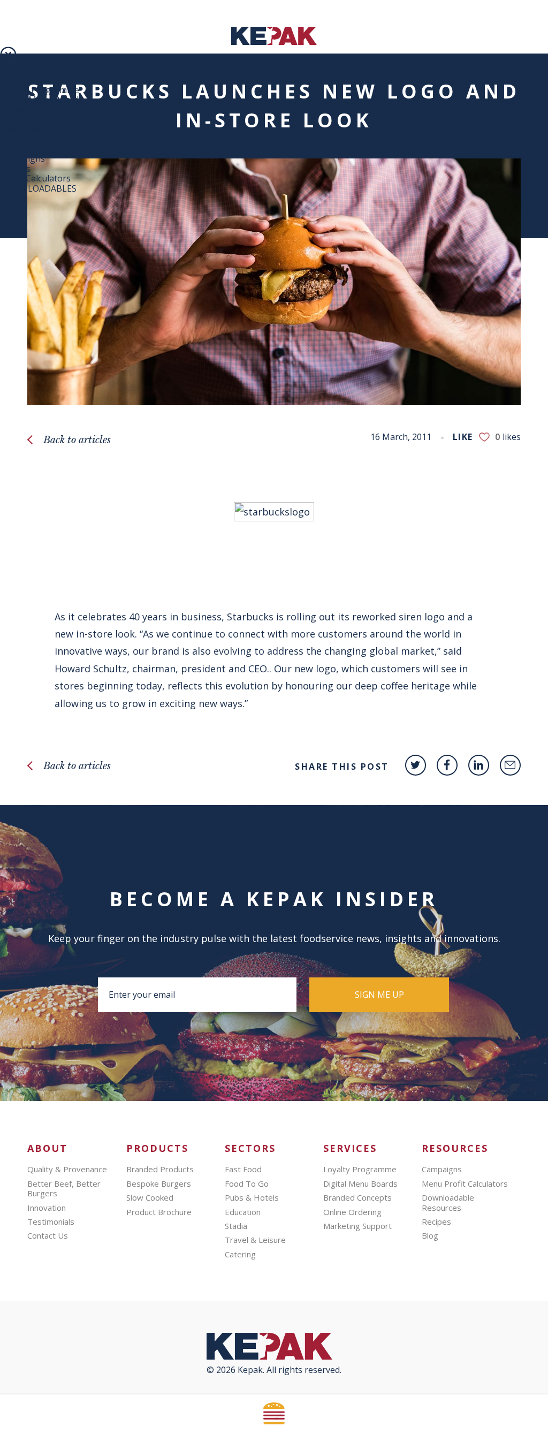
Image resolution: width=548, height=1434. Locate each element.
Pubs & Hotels (252, 1197)
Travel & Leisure (255, 1239)
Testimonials (50, 1221)
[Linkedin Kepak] (478, 765)
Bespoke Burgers (158, 1183)
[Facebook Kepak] (447, 765)
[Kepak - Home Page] (274, 1349)
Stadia (236, 1225)
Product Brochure (159, 1212)
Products (157, 1148)
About (47, 1148)
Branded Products (160, 1169)
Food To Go (247, 1183)
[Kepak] (274, 42)
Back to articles (77, 440)
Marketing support (38, 129)
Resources (21, 139)
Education (243, 1212)
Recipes (15, 168)
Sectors (250, 1148)
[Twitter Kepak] (415, 765)
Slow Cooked (149, 1197)
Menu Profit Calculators (465, 1183)
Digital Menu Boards (41, 99)
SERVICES (350, 1148)
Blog (9, 149)
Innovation (46, 1207)
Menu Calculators (35, 178)
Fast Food (243, 1169)
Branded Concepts (37, 109)
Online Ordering (32, 119)
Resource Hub (28, 70)
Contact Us (47, 1235)
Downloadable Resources (448, 1202)
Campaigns (22, 158)
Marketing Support (357, 1225)
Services (16, 80)
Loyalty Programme (39, 90)
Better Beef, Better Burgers (64, 1188)
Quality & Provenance (67, 1169)
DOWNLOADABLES (38, 188)
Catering (240, 1254)
